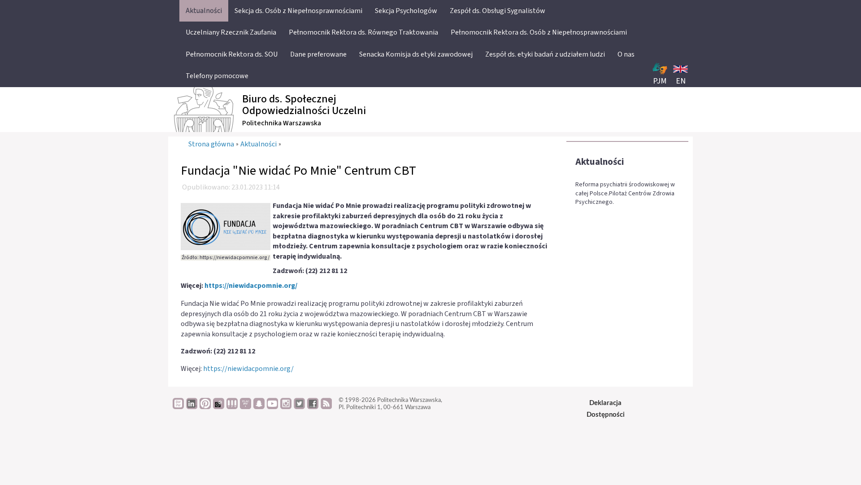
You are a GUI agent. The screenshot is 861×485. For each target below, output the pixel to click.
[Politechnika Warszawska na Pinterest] (205, 407)
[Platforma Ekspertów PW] (218, 407)
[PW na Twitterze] (299, 407)
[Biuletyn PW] (232, 407)
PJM (660, 81)
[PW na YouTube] (272, 407)
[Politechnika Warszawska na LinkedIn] (191, 407)
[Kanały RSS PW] (326, 407)
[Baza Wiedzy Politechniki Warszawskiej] (178, 407)
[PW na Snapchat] (259, 407)
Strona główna (211, 144)
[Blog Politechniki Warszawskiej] (245, 407)
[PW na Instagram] (285, 407)
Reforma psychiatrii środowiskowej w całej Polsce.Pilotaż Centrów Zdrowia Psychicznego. (625, 194)
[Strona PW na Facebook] (312, 407)
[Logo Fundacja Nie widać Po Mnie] (225, 226)
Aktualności (599, 161)
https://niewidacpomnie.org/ (250, 286)
